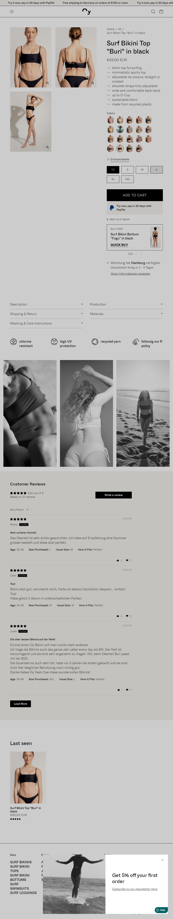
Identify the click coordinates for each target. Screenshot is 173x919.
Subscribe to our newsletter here (134, 889)
